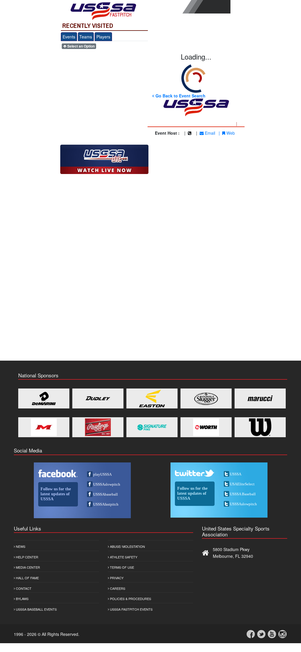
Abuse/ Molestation (127, 546)
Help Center (26, 557)
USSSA (235, 474)
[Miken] (43, 427)
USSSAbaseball (105, 494)
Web (230, 133)
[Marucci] (260, 398)
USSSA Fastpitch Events (131, 609)
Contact (23, 588)
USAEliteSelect (242, 484)
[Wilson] (260, 427)
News (20, 546)
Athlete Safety (123, 557)
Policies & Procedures (130, 598)
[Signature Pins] (152, 427)
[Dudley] (97, 398)
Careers (117, 588)
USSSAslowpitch (106, 484)
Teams (85, 37)
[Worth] (206, 427)
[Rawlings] (97, 427)
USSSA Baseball (243, 494)
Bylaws (22, 598)
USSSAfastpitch (105, 504)
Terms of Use (121, 567)
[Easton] (152, 398)
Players (103, 37)
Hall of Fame (27, 577)
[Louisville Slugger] (206, 398)
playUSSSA (102, 474)
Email (209, 133)
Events (69, 37)
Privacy (116, 577)
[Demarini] (43, 398)
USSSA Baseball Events (36, 609)
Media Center (27, 567)
